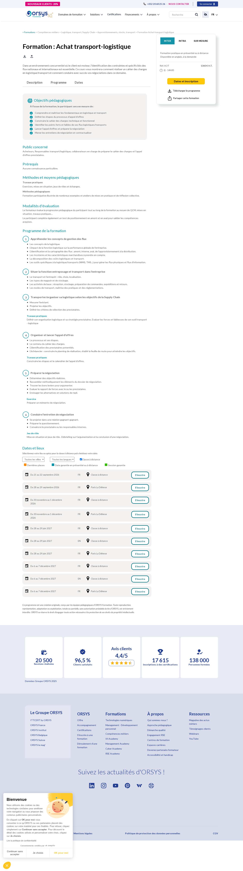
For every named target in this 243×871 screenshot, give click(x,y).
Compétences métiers (48, 32)
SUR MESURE (201, 40)
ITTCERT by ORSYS (40, 720)
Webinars (194, 733)
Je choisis (38, 852)
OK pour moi (61, 852)
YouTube (194, 738)
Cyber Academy (113, 748)
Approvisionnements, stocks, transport (116, 32)
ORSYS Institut (38, 730)
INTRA (182, 40)
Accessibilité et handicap (160, 754)
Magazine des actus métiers (199, 722)
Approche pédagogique (159, 725)
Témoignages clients (200, 728)
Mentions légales (83, 833)
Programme (58, 82)
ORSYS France (37, 725)
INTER (167, 40)
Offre (80, 720)
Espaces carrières (156, 745)
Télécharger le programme (186, 90)
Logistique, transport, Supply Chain (78, 32)
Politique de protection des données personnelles (152, 833)
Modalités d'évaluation (41, 206)
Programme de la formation (44, 231)
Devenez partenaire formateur (163, 750)
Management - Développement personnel (121, 727)
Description (34, 82)
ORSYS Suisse (37, 740)
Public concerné (35, 147)
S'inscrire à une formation (85, 737)
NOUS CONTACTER (179, 4)
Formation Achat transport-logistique (156, 32)
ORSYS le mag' (37, 745)
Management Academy (117, 743)
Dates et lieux (33, 448)
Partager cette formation (186, 98)
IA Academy (111, 738)
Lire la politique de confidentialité (21, 841)
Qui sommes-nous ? (157, 720)
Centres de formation (158, 740)
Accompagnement (86, 725)
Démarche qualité (156, 730)
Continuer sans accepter (15, 853)
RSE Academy (112, 753)
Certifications (114, 14)
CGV (215, 833)
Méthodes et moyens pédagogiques (51, 177)
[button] (7, 865)
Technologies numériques (118, 720)
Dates (79, 82)
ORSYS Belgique (38, 735)
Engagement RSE (156, 735)
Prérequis (30, 164)
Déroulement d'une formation (87, 745)
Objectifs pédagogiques (53, 100)
